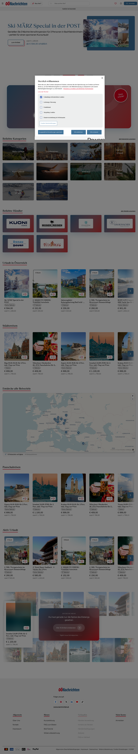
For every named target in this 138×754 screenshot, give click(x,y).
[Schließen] (102, 78)
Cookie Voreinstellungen (48, 123)
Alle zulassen (94, 132)
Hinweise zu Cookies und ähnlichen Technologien (78, 88)
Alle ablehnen (78, 132)
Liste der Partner (43, 92)
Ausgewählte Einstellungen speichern (50, 132)
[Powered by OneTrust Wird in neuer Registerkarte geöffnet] (95, 138)
